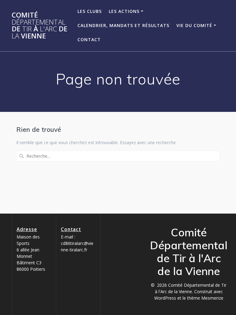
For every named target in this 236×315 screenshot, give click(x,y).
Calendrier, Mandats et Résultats (123, 25)
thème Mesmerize (205, 298)
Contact (89, 39)
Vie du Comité (194, 25)
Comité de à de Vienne (39, 25)
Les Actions (124, 11)
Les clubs (89, 11)
